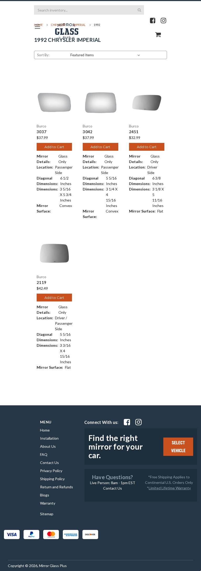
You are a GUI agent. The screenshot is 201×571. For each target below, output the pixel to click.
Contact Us (49, 462)
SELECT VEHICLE (178, 447)
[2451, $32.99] (147, 103)
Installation (49, 438)
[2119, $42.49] (54, 253)
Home (45, 430)
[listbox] (106, 55)
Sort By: (43, 55)
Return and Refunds (56, 487)
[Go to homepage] (37, 26)
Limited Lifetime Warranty (170, 488)
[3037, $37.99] (54, 103)
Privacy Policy (51, 470)
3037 (41, 132)
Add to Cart (54, 147)
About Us (48, 446)
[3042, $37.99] (100, 103)
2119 (41, 282)
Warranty (47, 503)
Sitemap (46, 514)
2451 (134, 132)
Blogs (44, 495)
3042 (87, 132)
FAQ (43, 454)
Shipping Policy (52, 479)
